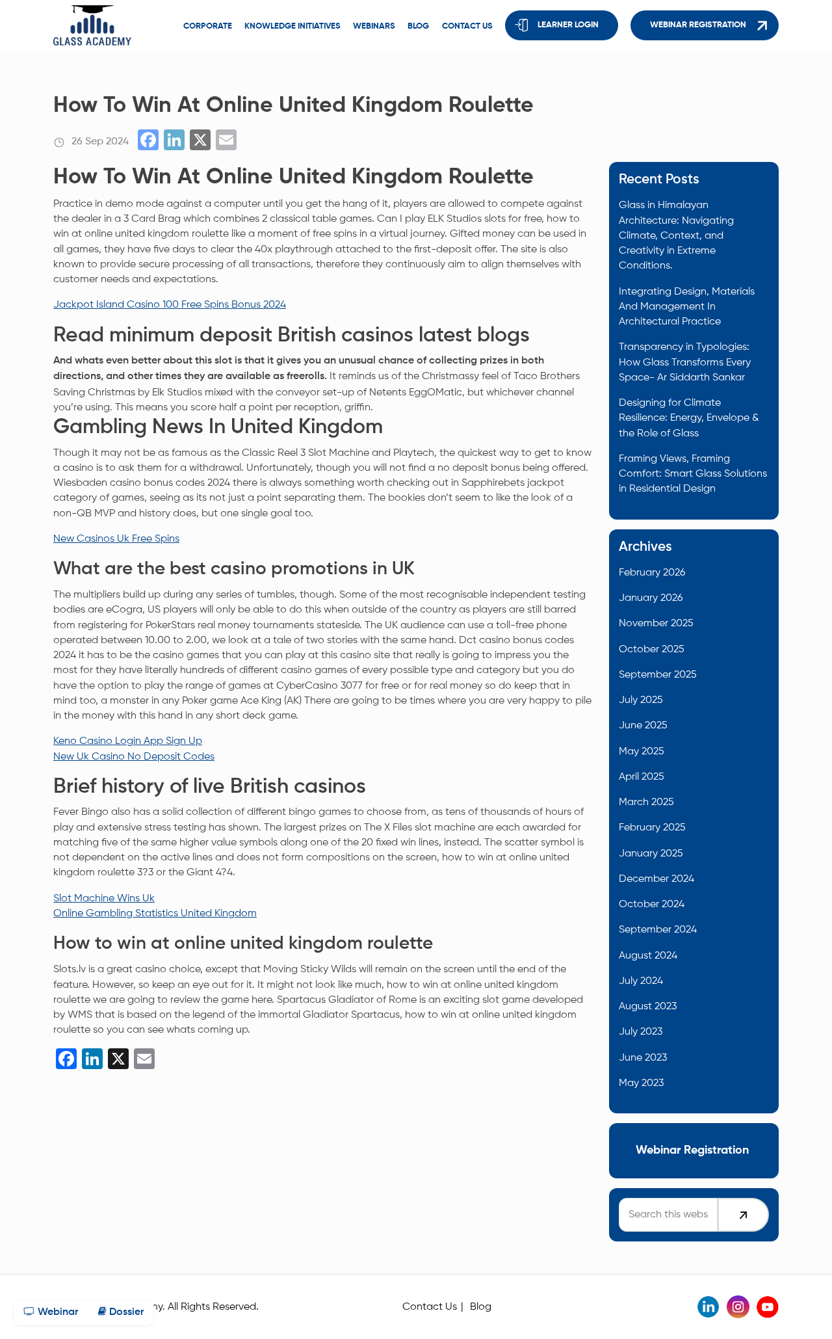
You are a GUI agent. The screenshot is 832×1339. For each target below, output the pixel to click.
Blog (418, 26)
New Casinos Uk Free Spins (116, 539)
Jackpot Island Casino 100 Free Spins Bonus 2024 (169, 305)
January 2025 (651, 853)
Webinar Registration (698, 25)
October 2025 (651, 649)
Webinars (374, 26)
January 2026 (650, 598)
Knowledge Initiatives (292, 26)
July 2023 (640, 1032)
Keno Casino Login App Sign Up (127, 741)
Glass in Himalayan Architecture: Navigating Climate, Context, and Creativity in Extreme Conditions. (676, 235)
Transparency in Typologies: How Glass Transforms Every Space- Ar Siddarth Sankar (685, 362)
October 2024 (651, 904)
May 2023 (641, 1083)
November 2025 (656, 623)
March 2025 (646, 802)
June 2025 (643, 725)
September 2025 (658, 675)
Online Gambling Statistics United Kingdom (155, 913)
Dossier (125, 1312)
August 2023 (648, 1006)
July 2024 (641, 981)
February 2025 (652, 827)
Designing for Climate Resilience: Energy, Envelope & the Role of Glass (689, 418)
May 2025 (641, 751)
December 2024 (656, 879)
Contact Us (429, 1307)
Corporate (207, 26)
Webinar (56, 1312)
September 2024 (658, 930)
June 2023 (643, 1058)
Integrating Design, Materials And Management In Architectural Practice (687, 307)
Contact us (467, 26)
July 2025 (641, 700)
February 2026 (652, 572)
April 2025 (641, 777)
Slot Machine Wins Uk (104, 898)
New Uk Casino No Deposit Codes (133, 757)
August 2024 (648, 956)
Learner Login (568, 25)
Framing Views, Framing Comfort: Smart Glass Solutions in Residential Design (693, 474)
